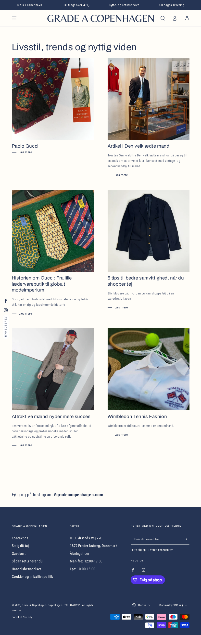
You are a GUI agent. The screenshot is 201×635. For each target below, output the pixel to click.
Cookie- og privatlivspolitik (32, 576)
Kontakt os (20, 538)
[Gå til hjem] (100, 18)
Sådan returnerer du (27, 561)
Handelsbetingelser (26, 569)
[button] (163, 18)
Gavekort (19, 553)
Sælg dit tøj (20, 546)
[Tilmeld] (186, 539)
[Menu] (14, 18)
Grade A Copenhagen (34, 605)
